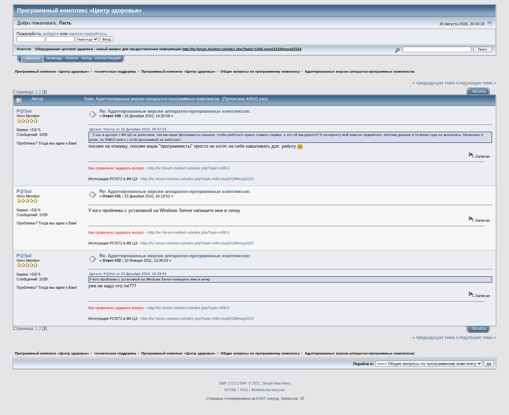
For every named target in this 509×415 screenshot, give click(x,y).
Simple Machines (276, 383)
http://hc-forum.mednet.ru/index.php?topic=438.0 (188, 168)
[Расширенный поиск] (397, 49)
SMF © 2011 (249, 383)
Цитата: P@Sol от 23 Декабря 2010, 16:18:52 (128, 274)
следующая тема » (476, 82)
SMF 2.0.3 (227, 383)
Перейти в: (363, 364)
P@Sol (24, 111)
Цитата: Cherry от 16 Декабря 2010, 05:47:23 (128, 129)
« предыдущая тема (433, 82)
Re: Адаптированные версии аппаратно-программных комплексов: (174, 111)
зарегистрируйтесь (87, 33)
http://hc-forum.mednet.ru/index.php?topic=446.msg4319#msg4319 (197, 179)
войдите (51, 33)
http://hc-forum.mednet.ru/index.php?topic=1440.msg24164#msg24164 (242, 49)
